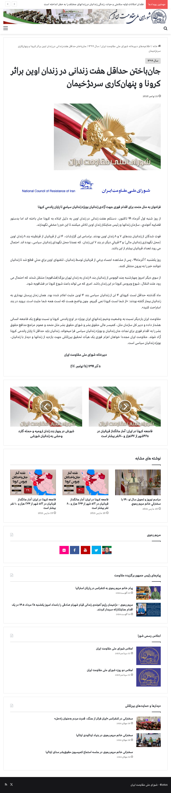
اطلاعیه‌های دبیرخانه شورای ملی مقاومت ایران (126, 46)
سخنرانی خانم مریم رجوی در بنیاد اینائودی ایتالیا (104, 735)
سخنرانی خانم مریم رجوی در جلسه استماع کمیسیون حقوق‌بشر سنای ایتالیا (89, 752)
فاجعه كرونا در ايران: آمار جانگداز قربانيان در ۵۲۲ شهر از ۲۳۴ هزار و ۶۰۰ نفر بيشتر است (87, 504)
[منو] (5, 28)
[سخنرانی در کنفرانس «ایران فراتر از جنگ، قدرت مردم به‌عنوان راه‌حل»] (148, 723)
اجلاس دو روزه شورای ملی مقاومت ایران (110, 670)
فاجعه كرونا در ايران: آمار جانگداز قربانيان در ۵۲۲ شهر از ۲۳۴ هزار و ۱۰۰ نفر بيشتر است (33, 504)
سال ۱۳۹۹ (93, 46)
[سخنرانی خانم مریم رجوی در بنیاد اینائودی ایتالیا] (148, 740)
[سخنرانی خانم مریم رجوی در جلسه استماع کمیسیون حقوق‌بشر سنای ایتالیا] (148, 756)
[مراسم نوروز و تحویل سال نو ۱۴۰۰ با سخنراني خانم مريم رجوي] (138, 482)
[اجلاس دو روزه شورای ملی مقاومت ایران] (148, 677)
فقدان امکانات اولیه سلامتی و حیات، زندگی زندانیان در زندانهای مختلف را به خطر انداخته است (94, 4)
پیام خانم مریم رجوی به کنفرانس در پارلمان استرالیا (104, 588)
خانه (155, 46)
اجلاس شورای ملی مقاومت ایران (114, 649)
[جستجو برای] (165, 28)
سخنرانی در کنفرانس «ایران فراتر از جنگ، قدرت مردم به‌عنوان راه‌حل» (93, 719)
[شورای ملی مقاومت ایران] (85, 16)
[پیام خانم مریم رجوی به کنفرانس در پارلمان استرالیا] (148, 593)
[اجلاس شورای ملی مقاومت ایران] (148, 656)
